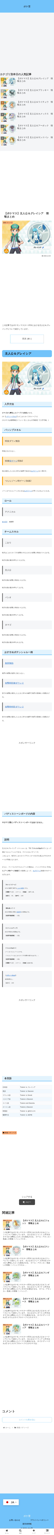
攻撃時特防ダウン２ (14, 707)
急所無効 (9, 663)
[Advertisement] (27, 41)
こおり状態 (20, 888)
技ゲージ (13, 461)
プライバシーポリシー (39, 1520)
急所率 (19, 912)
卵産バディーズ (10, 1133)
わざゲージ (35, 471)
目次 (24, 339)
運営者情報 (27, 1524)
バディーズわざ (11, 416)
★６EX (4, 522)
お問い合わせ (14, 1520)
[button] (48, 737)
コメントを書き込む (27, 1420)
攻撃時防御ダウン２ (14, 683)
